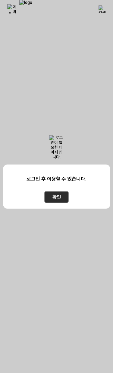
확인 (56, 197)
